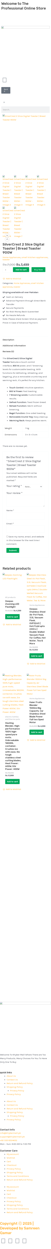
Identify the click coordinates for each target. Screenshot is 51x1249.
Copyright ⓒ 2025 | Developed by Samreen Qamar (19, 1228)
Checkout (11, 1165)
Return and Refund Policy (20, 1083)
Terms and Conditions (18, 1176)
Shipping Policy (15, 1087)
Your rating (14, 486)
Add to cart (21, 269)
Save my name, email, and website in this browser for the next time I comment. (25, 540)
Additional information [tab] (14, 345)
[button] (12, 278)
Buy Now (38, 269)
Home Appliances (12, 257)
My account (13, 1154)
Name (10, 510)
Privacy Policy (17, 1090)
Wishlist (11, 1157)
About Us (11, 1076)
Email (10, 523)
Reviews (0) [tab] (8, 351)
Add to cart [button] (12, 616)
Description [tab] (8, 339)
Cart (9, 1161)
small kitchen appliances (35, 257)
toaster (6, 259)
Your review (14, 493)
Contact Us (12, 1079)
